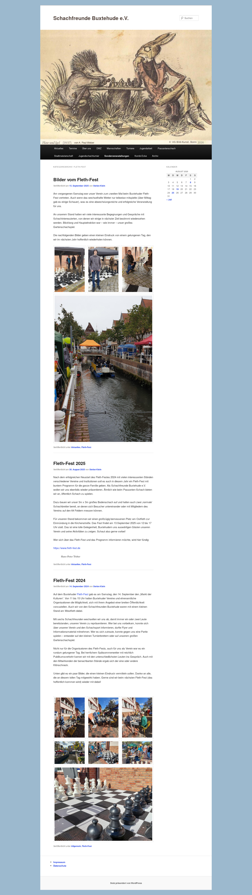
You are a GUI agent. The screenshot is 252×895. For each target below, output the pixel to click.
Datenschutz (59, 865)
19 (177, 189)
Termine (73, 148)
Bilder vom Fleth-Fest (75, 179)
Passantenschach (167, 148)
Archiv (155, 155)
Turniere (130, 148)
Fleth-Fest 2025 (69, 463)
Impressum (59, 862)
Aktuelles (58, 148)
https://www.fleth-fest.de (66, 548)
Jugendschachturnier (89, 155)
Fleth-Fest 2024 (69, 580)
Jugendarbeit (146, 148)
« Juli (169, 199)
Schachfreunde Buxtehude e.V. (91, 18)
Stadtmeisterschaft (63, 155)
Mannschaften (114, 148)
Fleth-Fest (86, 447)
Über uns (86, 148)
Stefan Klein (99, 185)
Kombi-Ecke (141, 155)
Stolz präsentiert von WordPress (126, 883)
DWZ (99, 148)
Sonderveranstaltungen (116, 155)
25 (173, 192)
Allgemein (76, 846)
